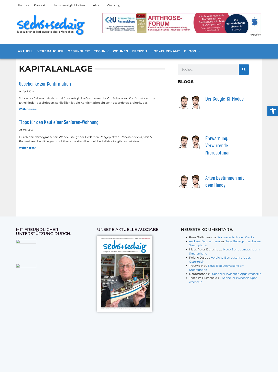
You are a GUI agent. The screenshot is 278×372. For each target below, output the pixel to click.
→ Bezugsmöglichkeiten (67, 5)
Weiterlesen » (28, 109)
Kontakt (39, 5)
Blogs (190, 51)
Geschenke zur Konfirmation (45, 83)
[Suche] (244, 69)
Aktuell (25, 51)
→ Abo (94, 5)
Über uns (23, 5)
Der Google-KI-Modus (224, 98)
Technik (101, 51)
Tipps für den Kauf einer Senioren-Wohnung (59, 122)
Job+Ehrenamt (166, 51)
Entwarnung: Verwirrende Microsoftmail (218, 145)
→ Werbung (111, 5)
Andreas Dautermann (204, 241)
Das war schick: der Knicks (235, 237)
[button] (272, 111)
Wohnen (120, 51)
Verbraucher (50, 51)
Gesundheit (79, 51)
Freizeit (140, 51)
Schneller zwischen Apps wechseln (236, 274)
